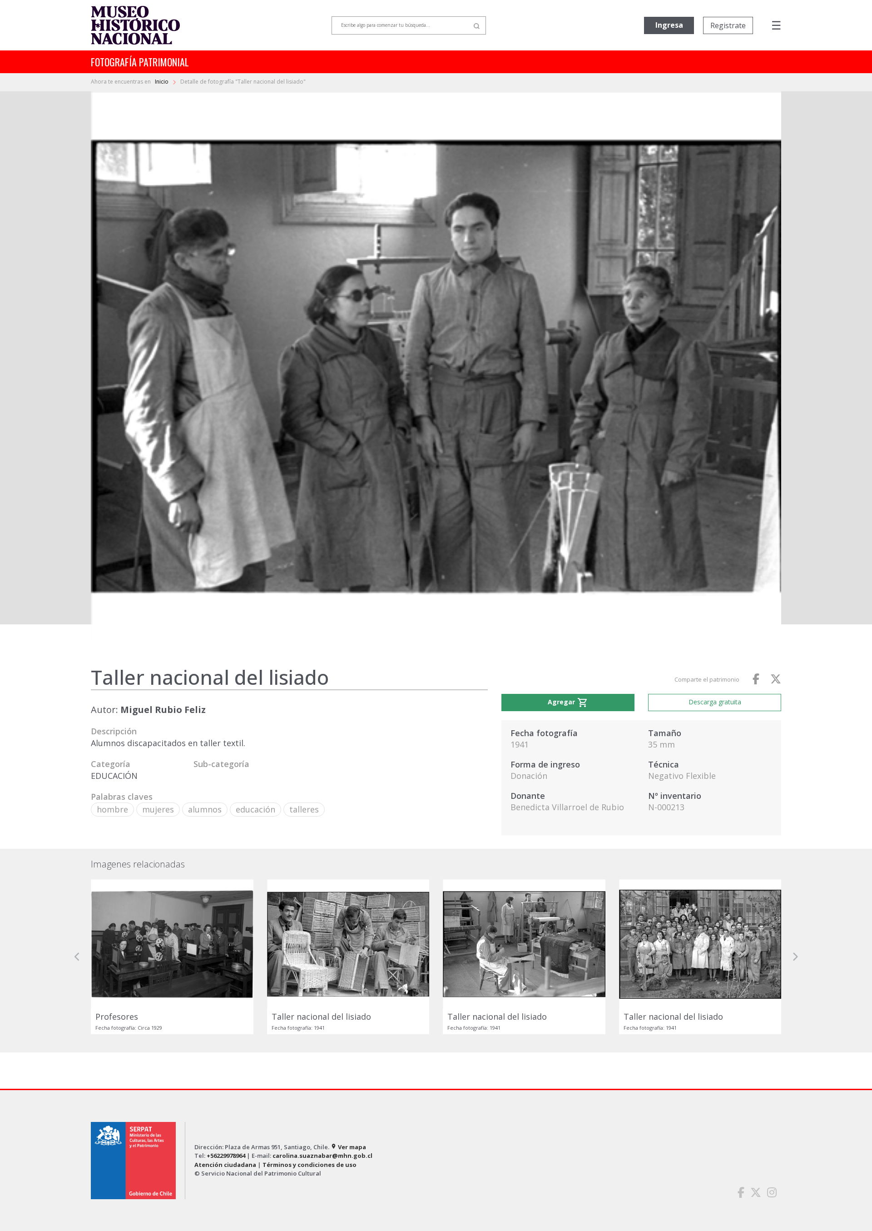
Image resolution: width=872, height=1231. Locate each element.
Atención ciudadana (225, 1165)
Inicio (162, 81)
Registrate (728, 25)
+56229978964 (226, 1155)
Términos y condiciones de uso (310, 1165)
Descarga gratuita (715, 702)
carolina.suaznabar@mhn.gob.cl (322, 1155)
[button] (77, 956)
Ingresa (669, 25)
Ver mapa (348, 1147)
